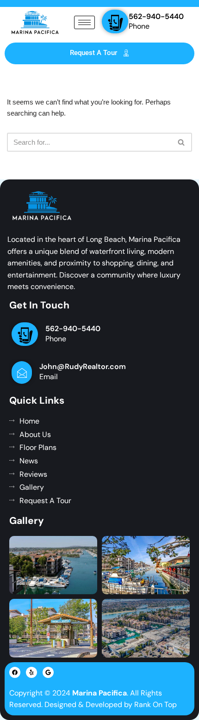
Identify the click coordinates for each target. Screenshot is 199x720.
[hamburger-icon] (84, 22)
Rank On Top (155, 704)
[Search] (181, 142)
